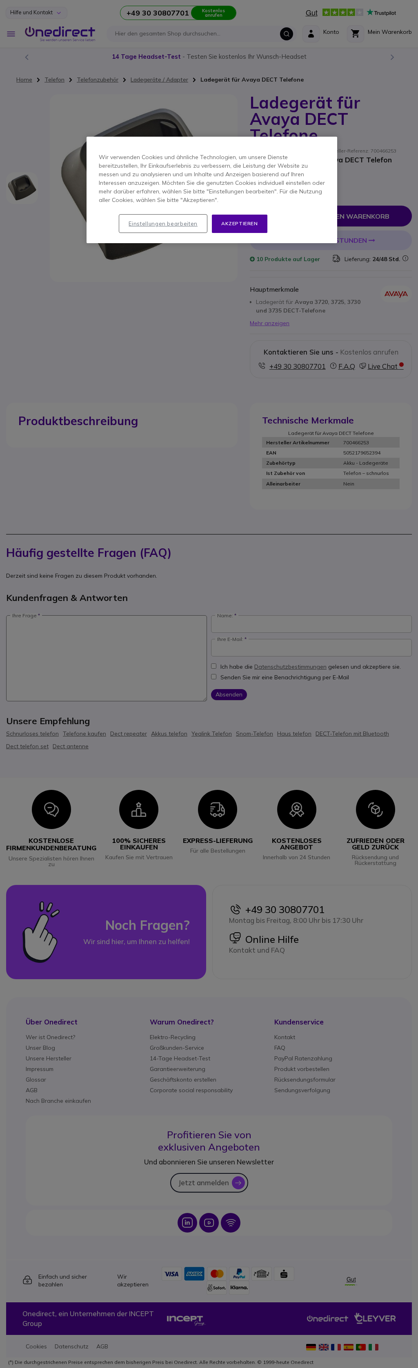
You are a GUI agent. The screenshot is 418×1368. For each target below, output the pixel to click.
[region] (212, 190)
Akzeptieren (239, 223)
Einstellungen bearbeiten (163, 223)
